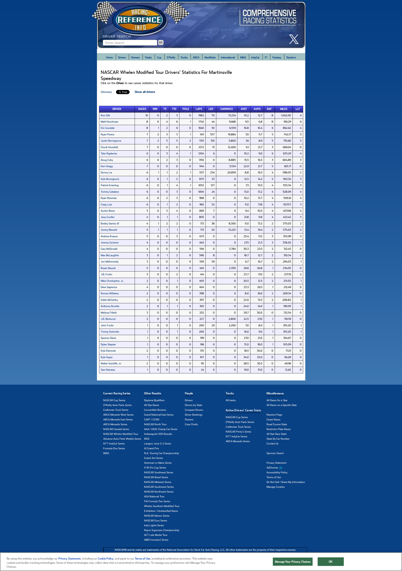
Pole (186, 109)
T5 (164, 109)
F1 (266, 57)
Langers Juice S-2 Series (157, 443)
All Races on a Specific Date (282, 405)
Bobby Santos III (110, 223)
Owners (135, 57)
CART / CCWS (151, 419)
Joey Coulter (108, 217)
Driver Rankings (193, 414)
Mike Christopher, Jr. (112, 280)
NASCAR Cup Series (114, 400)
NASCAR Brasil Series (156, 477)
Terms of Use (274, 477)
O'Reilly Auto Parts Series (117, 405)
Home (109, 57)
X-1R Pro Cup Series (155, 467)
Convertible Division (155, 409)
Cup (159, 57)
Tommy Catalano (110, 191)
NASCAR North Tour (155, 424)
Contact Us (272, 443)
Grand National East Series (159, 414)
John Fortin (107, 325)
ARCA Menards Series (115, 424)
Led (211, 109)
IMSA (243, 57)
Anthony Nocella (110, 306)
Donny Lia (106, 172)
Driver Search (117, 36)
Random (291, 57)
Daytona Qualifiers (154, 400)
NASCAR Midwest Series (157, 482)
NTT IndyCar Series (114, 443)
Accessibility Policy (277, 472)
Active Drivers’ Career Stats (243, 410)
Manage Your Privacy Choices (293, 561)
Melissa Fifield (109, 312)
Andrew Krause (109, 236)
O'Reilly (171, 57)
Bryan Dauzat (108, 268)
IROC (147, 438)
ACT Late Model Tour (156, 535)
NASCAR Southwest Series (159, 486)
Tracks (148, 57)
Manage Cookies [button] (276, 486)
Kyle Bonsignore (110, 179)
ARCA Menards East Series (118, 419)
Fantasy (276, 57)
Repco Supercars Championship (161, 530)
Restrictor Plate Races (279, 429)
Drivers (122, 57)
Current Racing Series (116, 393)
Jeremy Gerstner (110, 242)
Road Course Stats (277, 424)
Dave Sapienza (109, 287)
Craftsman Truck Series (115, 409)
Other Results (152, 393)
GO (160, 42)
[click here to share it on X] (295, 39)
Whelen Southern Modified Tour (161, 506)
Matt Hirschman (109, 121)
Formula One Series (114, 448)
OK (330, 561)
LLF (298, 109)
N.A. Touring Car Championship (161, 453)
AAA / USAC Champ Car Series (160, 429)
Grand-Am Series (153, 458)
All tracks (231, 400)
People (189, 393)
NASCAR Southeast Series (158, 472)
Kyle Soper (107, 357)
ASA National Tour (154, 496)
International (228, 57)
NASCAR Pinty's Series (238, 431)
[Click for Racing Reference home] (201, 24)
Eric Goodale (108, 128)
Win (155, 109)
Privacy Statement (276, 462)
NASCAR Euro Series (155, 520)
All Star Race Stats (277, 434)
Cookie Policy (105, 558)
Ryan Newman (109, 198)
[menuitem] (287, 467)
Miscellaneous (275, 393)
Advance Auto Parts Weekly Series (122, 438)
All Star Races (151, 405)
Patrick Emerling (110, 185)
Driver (116, 109)
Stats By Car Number (278, 438)
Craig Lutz (106, 204)
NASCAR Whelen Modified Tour (120, 434)
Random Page (274, 414)
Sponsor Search (275, 453)
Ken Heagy (107, 166)
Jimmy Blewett (109, 229)
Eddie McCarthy (109, 299)
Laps (199, 109)
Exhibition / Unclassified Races (161, 511)
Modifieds (210, 57)
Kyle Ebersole (108, 350)
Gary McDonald (109, 248)
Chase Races (273, 419)
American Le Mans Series (158, 462)
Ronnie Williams (110, 293)
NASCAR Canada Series (116, 429)
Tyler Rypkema (109, 153)
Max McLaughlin (110, 255)
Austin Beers (108, 210)
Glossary (106, 91)
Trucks (184, 57)
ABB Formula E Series (156, 539)
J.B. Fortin (106, 274)
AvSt (244, 109)
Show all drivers (145, 91)
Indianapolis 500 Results (158, 434)
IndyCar (255, 57)
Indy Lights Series (154, 525)
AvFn (257, 109)
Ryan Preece (107, 134)
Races (142, 109)
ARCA (196, 57)
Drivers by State (193, 405)
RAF (269, 109)
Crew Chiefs (191, 424)
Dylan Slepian (108, 344)
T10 (174, 109)
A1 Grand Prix (151, 448)
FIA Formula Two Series (157, 501)
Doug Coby (107, 160)
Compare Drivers (194, 409)
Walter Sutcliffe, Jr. (111, 363)
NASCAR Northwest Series (159, 491)
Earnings (226, 109)
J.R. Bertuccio (108, 319)
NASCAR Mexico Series (157, 515)
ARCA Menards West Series (118, 414)
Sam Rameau (108, 369)
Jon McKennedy (110, 261)
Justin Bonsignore (111, 140)
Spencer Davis (108, 338)
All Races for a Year (277, 400)
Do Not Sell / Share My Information (286, 482)
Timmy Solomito (110, 331)
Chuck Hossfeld (109, 147)
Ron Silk (105, 115)
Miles (283, 109)
